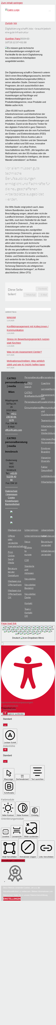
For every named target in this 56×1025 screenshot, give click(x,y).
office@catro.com (13, 430)
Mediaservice (13, 529)
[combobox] (28, 633)
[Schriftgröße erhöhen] (5, 713)
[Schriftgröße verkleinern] (5, 724)
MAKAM (11, 317)
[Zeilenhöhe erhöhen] (5, 749)
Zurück (9, 23)
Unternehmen (29, 529)
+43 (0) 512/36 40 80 (12, 476)
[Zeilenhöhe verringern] (5, 761)
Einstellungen (12, 898)
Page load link (8, 623)
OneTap (20, 708)
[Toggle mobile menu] (50, 9)
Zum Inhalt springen (12, 3)
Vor (15, 23)
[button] (2, 643)
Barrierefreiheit (12, 504)
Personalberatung (29, 377)
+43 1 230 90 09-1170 (11, 416)
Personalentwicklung (46, 377)
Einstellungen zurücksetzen (13, 860)
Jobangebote (46, 529)
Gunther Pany (12, 38)
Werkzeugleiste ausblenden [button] (13, 714)
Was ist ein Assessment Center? (24, 352)
